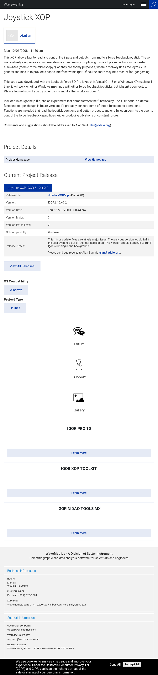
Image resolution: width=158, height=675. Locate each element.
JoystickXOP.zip (58, 195)
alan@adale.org (100, 125)
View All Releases (22, 266)
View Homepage (95, 159)
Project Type (13, 299)
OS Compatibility (16, 281)
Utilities (15, 308)
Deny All (115, 664)
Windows (16, 290)
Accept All (132, 664)
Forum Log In (128, 4)
